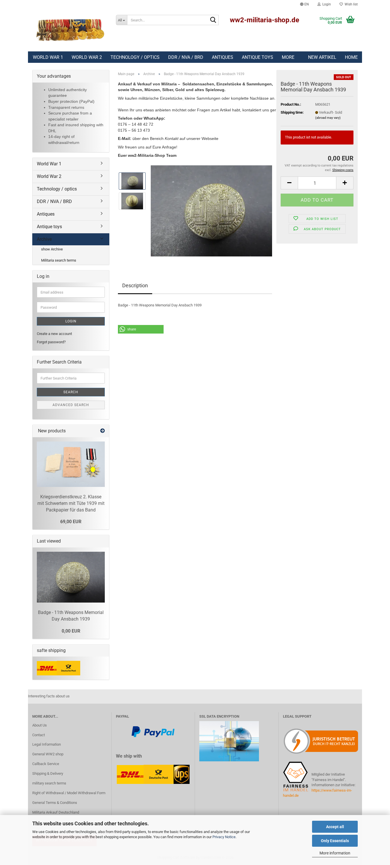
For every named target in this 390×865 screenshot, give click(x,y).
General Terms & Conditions (54, 802)
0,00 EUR (71, 631)
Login (71, 321)
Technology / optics (135, 57)
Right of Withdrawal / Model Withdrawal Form (68, 793)
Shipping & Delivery (47, 773)
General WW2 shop (47, 754)
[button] (304, 4)
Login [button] (326, 4)
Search (70, 392)
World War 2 (87, 57)
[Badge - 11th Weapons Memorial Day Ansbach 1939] (211, 210)
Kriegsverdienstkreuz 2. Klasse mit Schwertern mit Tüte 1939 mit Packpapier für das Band (70, 503)
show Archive (52, 249)
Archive (44, 239)
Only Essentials (335, 840)
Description (135, 285)
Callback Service (45, 764)
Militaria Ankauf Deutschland (55, 812)
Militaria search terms (58, 260)
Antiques (222, 57)
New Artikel (322, 57)
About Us (39, 725)
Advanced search (71, 405)
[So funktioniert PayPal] (153, 731)
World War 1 (48, 57)
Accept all (335, 826)
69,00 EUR (70, 521)
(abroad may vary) (328, 118)
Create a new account (54, 334)
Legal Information (46, 744)
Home (351, 57)
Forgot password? (51, 342)
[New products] (102, 431)
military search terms (49, 783)
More (288, 57)
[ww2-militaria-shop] (69, 30)
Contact (38, 735)
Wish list (350, 4)
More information (334, 853)
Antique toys (257, 57)
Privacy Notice (224, 837)
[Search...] (213, 20)
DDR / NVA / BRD (185, 57)
